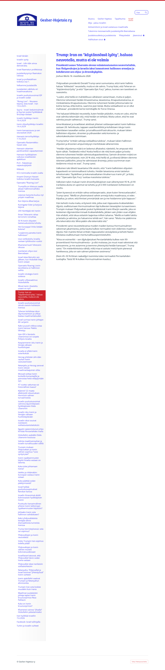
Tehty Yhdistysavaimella (139, 662)
